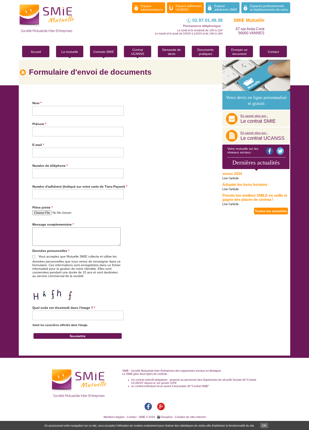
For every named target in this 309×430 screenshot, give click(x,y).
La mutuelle (69, 52)
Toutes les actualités (271, 211)
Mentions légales (114, 417)
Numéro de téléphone (50, 165)
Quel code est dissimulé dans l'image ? (63, 308)
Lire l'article (230, 178)
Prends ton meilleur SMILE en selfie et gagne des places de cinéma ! (254, 197)
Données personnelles (50, 251)
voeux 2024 (232, 174)
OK (264, 425)
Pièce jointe (42, 207)
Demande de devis (171, 52)
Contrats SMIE (103, 52)
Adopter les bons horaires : (245, 185)
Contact (273, 52)
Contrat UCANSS (137, 52)
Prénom (39, 124)
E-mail (38, 145)
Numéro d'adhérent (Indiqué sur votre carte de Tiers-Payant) (79, 186)
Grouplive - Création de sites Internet (183, 417)
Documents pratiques (205, 52)
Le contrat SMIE (258, 119)
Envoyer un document (239, 52)
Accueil (36, 52)
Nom (36, 103)
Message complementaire (53, 224)
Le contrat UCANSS (262, 136)
